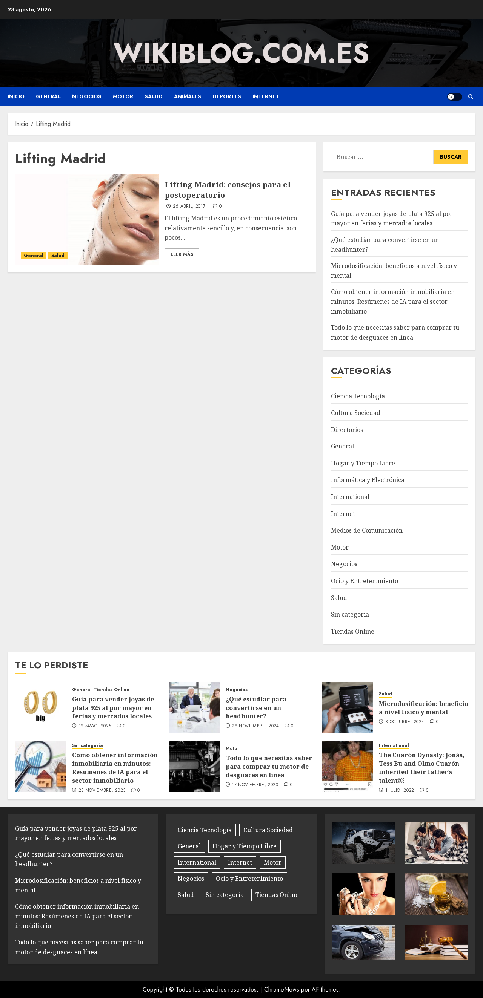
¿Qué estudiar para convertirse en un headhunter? (256, 707)
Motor (123, 96)
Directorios (347, 430)
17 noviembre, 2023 (255, 785)
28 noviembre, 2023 (102, 791)
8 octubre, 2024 (404, 722)
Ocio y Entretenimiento (364, 581)
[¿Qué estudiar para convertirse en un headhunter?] (194, 707)
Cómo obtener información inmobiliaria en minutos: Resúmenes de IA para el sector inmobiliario (393, 301)
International (350, 497)
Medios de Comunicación (367, 530)
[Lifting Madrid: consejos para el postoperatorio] (87, 219)
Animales (187, 96)
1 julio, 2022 (399, 791)
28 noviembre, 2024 (255, 726)
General (48, 96)
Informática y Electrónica (368, 480)
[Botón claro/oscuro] (454, 97)
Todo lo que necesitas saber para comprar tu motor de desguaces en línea (269, 766)
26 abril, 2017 (189, 207)
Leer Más (182, 254)
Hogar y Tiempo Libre (363, 463)
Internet (265, 96)
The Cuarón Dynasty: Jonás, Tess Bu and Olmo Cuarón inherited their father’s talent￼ (422, 767)
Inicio (16, 96)
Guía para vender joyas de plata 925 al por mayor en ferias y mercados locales (392, 219)
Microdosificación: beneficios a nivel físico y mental (425, 708)
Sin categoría (350, 614)
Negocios (87, 96)
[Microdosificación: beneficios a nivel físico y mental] (347, 707)
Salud (154, 96)
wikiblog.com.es (241, 53)
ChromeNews (281, 989)
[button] (470, 96)
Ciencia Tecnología (358, 396)
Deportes (226, 96)
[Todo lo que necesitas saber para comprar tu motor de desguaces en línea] (194, 766)
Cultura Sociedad (355, 413)
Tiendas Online (352, 631)
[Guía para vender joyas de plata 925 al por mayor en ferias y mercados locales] (40, 707)
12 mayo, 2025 (94, 726)
